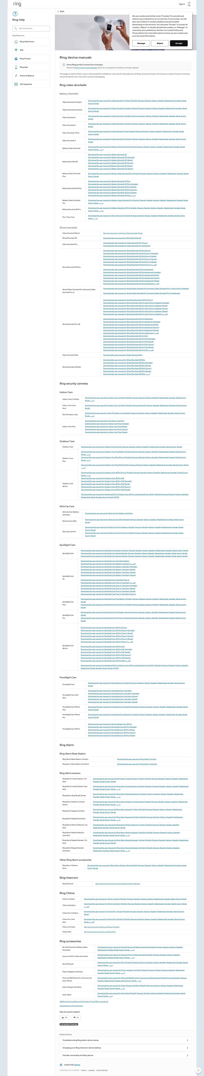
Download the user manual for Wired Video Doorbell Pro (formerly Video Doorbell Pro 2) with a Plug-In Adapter (146, 288)
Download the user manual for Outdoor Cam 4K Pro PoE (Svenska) (106, 481)
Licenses (91, 1070)
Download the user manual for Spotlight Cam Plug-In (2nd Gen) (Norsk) (108, 588)
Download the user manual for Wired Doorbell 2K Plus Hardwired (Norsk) (131, 275)
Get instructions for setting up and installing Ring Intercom (118, 884)
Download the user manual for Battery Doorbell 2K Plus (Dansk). (112, 193)
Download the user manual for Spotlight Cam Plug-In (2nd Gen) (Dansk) (108, 591)
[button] (198, 1070)
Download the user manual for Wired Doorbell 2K (122, 238)
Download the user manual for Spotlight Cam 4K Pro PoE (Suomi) (106, 655)
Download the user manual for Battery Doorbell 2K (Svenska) (111, 157)
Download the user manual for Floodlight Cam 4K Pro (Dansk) (111, 735)
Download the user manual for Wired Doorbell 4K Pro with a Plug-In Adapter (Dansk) (135, 311)
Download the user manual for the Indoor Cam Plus (104, 421)
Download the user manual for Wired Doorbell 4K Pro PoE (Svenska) (129, 339)
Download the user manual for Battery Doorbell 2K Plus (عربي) (112, 195)
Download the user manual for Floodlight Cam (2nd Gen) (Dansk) (113, 702)
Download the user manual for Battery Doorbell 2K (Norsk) (110, 160)
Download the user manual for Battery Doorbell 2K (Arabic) (110, 169)
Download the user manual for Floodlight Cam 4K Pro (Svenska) (112, 727)
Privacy (83, 1070)
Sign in (182, 4)
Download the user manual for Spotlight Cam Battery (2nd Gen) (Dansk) (108, 572)
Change (77, 1065)
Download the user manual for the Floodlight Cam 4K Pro (110, 724)
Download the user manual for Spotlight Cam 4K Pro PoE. (103, 646)
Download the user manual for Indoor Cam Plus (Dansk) (106, 432)
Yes (66, 1017)
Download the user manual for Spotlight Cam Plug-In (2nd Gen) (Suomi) (108, 594)
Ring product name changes (86, 68)
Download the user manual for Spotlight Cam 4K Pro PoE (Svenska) (106, 649)
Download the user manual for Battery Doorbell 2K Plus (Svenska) (113, 184)
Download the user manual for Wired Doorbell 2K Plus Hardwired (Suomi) (131, 278)
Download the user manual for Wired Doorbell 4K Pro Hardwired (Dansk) (131, 330)
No (78, 1017)
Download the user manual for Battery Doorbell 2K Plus (109, 181)
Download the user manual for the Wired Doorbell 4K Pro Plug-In (128, 300)
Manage (141, 43)
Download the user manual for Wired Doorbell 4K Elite (124, 360)
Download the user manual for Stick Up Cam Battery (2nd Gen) (109, 513)
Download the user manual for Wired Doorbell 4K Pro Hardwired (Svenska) (131, 322)
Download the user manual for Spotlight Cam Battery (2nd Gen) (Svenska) (109, 567)
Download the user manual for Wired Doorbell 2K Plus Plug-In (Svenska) (130, 253)
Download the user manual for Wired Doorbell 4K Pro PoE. (125, 336)
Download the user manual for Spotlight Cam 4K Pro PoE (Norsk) (105, 652)
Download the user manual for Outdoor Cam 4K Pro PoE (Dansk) (105, 490)
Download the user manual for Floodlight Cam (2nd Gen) (110, 691)
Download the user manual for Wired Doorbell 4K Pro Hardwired (128, 319)
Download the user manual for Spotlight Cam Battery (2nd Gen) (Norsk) (108, 569)
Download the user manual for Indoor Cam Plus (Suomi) (106, 429)
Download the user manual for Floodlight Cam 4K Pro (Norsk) (111, 730)
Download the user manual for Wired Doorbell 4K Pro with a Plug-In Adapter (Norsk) (135, 306)
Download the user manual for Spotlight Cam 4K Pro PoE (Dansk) (106, 658)
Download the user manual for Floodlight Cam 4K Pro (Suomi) (112, 733)
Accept (178, 43)
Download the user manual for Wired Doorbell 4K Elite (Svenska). (128, 363)
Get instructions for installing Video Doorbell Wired (122, 233)
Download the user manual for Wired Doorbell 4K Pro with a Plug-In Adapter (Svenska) (136, 303)
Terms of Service (102, 1070)
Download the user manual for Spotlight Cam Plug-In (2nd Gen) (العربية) (108, 583)
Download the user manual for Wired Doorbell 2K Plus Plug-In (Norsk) (129, 256)
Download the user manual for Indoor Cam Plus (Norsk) (106, 426)
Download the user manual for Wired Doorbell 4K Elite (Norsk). (127, 366)
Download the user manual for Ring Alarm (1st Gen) (136, 759)
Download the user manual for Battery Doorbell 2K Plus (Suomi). (112, 190)
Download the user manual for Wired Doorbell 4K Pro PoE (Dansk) (128, 347)
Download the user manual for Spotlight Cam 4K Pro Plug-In (104, 628)
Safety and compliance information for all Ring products (84, 1001)
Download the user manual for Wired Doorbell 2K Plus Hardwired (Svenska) (132, 272)
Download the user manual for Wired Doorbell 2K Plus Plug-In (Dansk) (130, 262)
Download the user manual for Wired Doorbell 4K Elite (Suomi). (127, 368)
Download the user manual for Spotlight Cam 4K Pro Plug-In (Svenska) (108, 630)
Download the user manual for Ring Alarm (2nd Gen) (137, 764)
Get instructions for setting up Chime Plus (100, 932)
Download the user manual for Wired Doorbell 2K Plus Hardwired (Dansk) (131, 281)
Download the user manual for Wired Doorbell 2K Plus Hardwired (128, 269)
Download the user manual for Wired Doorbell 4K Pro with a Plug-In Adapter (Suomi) (135, 308)
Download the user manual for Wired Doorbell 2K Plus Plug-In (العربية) (130, 265)
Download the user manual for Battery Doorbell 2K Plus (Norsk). (112, 187)
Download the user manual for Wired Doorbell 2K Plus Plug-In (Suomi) (130, 259)
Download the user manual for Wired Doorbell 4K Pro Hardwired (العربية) (131, 333)
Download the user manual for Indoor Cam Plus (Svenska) (107, 424)
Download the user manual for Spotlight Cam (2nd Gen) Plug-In (105, 580)
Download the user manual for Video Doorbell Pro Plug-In (125, 243)
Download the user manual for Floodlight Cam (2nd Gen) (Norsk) (112, 699)
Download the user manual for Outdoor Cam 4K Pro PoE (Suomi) (106, 487)
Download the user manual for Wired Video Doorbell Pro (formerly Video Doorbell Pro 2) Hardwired (141, 293)
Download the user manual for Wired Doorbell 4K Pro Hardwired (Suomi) (131, 327)
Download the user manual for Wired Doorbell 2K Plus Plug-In (127, 251)
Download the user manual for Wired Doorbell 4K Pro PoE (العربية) (128, 350)
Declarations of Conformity (71, 1006)
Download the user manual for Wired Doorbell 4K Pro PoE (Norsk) (128, 342)
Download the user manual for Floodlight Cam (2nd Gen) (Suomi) (113, 696)
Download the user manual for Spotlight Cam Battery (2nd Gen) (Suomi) (108, 575)
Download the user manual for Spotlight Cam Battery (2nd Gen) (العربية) (108, 564)
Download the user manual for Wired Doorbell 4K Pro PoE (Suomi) (128, 344)
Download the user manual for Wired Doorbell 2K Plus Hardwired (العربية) (131, 284)
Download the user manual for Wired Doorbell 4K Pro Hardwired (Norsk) (131, 325)
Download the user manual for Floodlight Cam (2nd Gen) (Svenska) (113, 693)
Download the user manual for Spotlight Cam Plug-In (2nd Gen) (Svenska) (109, 586)
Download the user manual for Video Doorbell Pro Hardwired (126, 246)
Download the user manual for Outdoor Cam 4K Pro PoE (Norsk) (105, 484)
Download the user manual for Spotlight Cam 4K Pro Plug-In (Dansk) (107, 639)
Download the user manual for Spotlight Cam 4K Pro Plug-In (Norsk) (107, 633)
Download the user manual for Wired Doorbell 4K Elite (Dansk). (127, 371)
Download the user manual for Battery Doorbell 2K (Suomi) (110, 163)
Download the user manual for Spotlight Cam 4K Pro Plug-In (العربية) (107, 642)
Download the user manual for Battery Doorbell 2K (107, 154)
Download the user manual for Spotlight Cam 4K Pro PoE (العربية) (106, 661)
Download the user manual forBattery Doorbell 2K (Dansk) (110, 166)
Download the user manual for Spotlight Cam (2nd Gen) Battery (105, 561)
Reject (160, 43)
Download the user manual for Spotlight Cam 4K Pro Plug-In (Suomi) (107, 636)
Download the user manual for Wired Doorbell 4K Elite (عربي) (126, 374)
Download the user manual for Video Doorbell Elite (122, 355)
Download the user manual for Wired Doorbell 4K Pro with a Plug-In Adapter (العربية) (135, 314)
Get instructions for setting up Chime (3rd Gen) (102, 927)
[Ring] (17, 4)
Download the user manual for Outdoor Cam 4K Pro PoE (102, 478)
